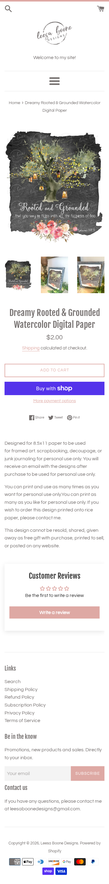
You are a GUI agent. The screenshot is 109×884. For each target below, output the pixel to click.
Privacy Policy (20, 712)
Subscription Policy (25, 705)
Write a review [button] (54, 612)
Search (13, 681)
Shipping (31, 348)
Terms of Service (22, 720)
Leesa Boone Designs (59, 843)
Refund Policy (19, 697)
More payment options (54, 401)
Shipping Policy (21, 689)
